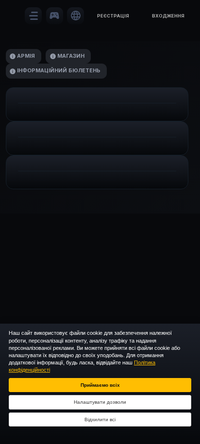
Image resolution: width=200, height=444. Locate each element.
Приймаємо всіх (100, 385)
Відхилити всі (100, 419)
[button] (113, 15)
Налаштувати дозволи (100, 402)
